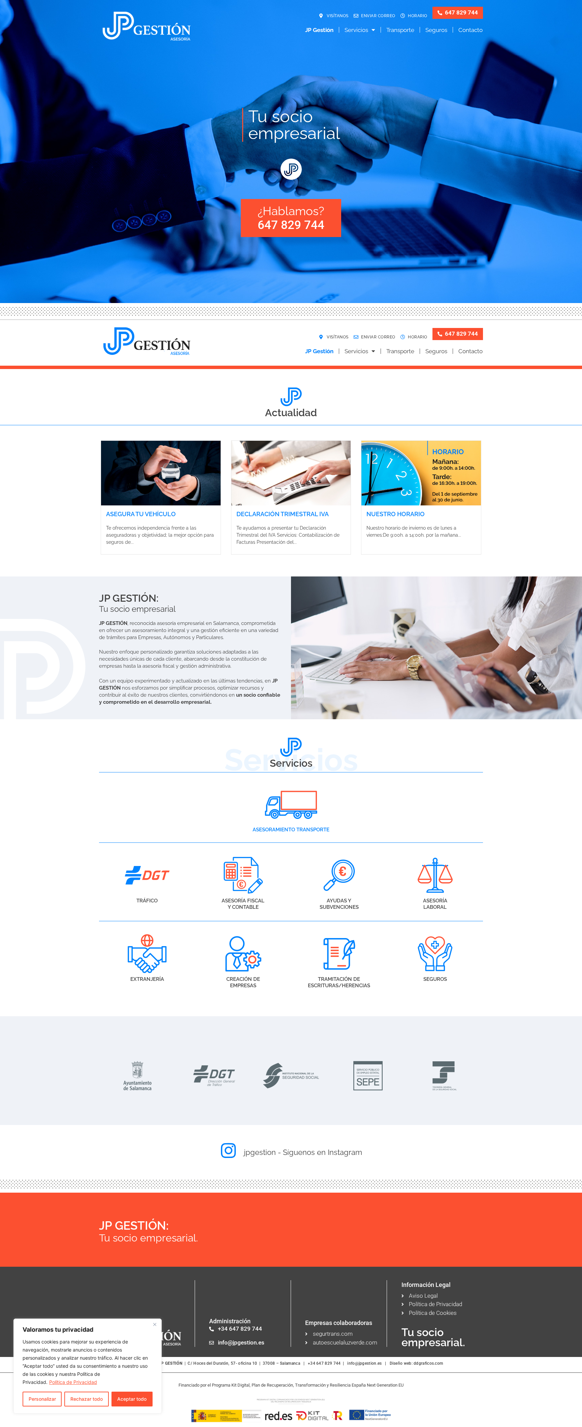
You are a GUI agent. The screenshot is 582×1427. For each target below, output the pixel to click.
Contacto (470, 30)
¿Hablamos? (291, 218)
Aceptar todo (132, 1399)
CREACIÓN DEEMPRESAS (243, 982)
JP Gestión (319, 30)
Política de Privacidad (73, 1382)
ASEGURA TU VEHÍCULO (141, 514)
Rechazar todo (86, 1399)
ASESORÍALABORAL (435, 904)
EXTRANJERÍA (147, 979)
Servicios (356, 30)
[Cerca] (155, 1324)
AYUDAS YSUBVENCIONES (339, 904)
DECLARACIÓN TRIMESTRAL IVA (282, 514)
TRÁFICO (147, 901)
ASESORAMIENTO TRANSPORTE (291, 830)
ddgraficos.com (428, 1363)
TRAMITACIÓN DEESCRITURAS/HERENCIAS (339, 982)
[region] (87, 1366)
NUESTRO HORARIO (395, 514)
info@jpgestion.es (364, 1363)
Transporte (400, 30)
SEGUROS (435, 979)
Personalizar (42, 1399)
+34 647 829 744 (324, 1363)
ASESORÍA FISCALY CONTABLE (243, 904)
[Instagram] (228, 1150)
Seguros (436, 30)
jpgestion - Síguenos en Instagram (303, 1152)
